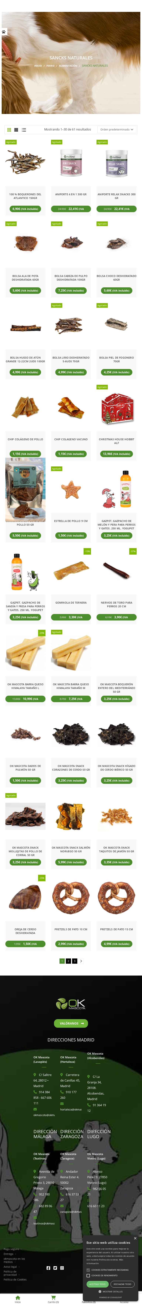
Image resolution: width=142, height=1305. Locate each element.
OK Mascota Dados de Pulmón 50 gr (25, 767)
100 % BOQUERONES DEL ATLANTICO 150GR (25, 196)
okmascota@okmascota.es (49, 1115)
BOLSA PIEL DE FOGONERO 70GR (116, 359)
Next (82, 961)
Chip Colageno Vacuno (71, 439)
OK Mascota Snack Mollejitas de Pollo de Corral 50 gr (25, 851)
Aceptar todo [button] (97, 1284)
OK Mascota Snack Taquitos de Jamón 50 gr (116, 849)
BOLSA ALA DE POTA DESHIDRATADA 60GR (25, 277)
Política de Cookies (15, 1279)
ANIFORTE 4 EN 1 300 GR (71, 194)
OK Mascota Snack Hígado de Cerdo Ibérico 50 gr (117, 767)
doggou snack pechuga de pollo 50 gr (25, 522)
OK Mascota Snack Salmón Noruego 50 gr (71, 849)
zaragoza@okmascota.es (75, 1211)
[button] (111, 1291)
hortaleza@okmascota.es (75, 1109)
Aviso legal (10, 1266)
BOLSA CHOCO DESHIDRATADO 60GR (116, 277)
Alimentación (68, 65)
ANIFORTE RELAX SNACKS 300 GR (117, 196)
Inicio (38, 65)
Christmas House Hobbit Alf (116, 441)
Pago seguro (11, 1249)
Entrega (8, 1254)
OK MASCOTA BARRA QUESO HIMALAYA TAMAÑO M (71, 686)
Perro (50, 65)
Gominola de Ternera (71, 602)
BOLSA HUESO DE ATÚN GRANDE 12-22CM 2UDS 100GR (25, 359)
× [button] (135, 1238)
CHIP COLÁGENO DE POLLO (25, 439)
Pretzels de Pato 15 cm (116, 929)
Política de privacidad (10, 1273)
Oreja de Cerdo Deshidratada (25, 931)
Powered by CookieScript (110, 1297)
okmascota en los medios (14, 1260)
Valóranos (69, 1023)
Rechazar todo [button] (122, 1284)
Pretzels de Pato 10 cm (71, 929)
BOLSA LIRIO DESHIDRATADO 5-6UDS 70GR (71, 359)
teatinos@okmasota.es (47, 1223)
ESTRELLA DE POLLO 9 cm (71, 521)
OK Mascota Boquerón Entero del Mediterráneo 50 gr (116, 687)
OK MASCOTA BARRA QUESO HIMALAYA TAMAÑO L (25, 686)
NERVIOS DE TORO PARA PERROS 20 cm (116, 604)
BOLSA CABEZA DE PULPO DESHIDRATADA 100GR (71, 277)
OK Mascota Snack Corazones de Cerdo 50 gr (71, 767)
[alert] (110, 1268)
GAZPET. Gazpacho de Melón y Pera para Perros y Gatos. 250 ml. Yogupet (117, 524)
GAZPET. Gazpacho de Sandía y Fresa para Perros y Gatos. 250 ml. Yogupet (25, 606)
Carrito (53, 1301)
